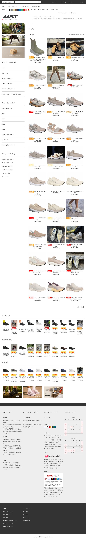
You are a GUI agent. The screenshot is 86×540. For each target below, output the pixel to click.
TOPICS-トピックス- (7, 169)
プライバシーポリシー (8, 523)
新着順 (82, 34)
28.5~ (56, 9)
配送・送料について (8, 514)
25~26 (48, 9)
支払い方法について (8, 511)
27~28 (52, 9)
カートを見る (26, 517)
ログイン (71, 2)
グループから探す (25, 6)
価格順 (77, 34)
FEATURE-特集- (6, 173)
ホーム (3, 6)
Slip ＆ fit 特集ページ (7, 162)
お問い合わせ (73, 13)
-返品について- (6, 176)
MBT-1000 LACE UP (7, 166)
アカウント (55, 2)
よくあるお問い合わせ (8, 159)
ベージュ (37, 23)
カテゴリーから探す (12, 6)
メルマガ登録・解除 (62, 13)
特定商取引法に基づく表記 (10, 520)
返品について (6, 517)
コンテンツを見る (36, 6)
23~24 (43, 9)
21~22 (39, 9)
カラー (33, 23)
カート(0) (80, 2)
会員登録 (63, 2)
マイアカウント (27, 508)
